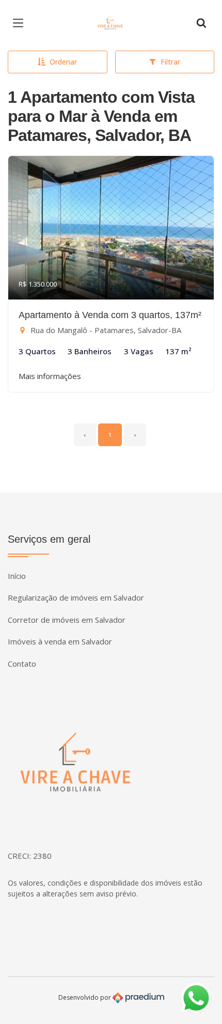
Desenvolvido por (85, 997)
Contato (22, 663)
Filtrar (170, 62)
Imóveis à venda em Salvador (60, 641)
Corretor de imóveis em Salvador (66, 620)
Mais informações (50, 376)
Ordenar (63, 62)
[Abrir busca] (201, 23)
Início (17, 576)
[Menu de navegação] (21, 23)
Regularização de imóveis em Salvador (76, 597)
